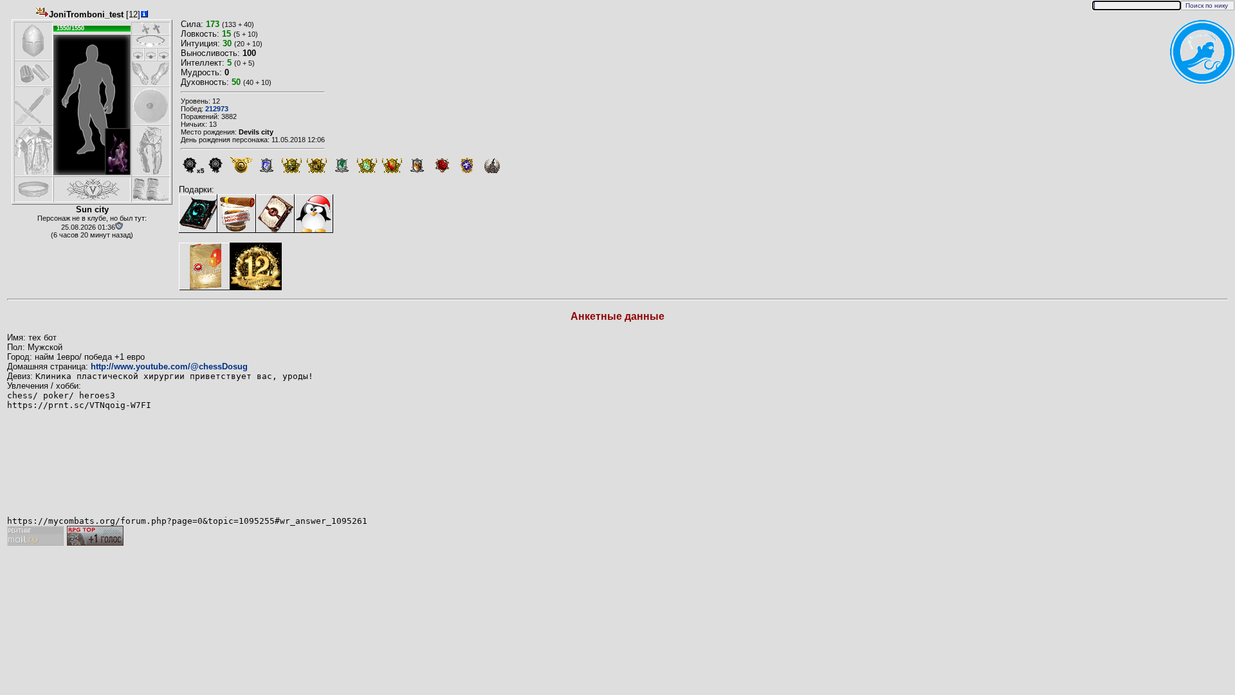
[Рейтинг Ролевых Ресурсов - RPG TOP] (95, 543)
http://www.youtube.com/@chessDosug (169, 366)
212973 (216, 109)
